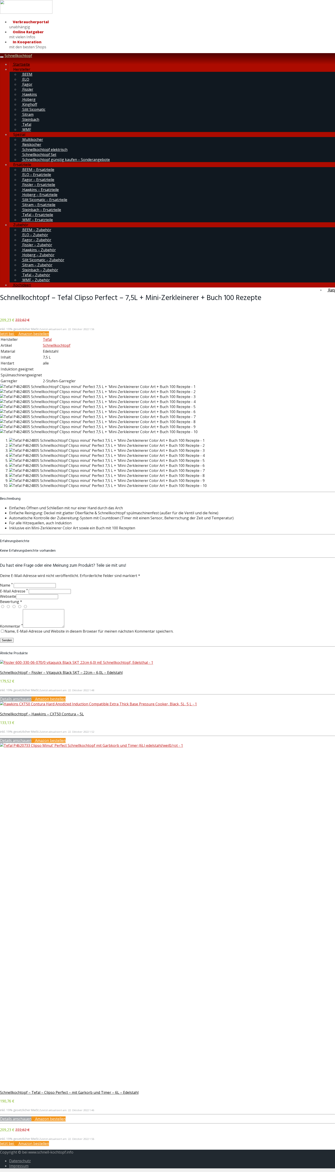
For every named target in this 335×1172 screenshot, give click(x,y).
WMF (26, 129)
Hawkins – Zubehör (38, 249)
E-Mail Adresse (14, 591)
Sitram (27, 114)
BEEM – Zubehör (36, 229)
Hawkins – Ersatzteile (40, 189)
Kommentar (11, 626)
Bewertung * (11, 601)
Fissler (27, 89)
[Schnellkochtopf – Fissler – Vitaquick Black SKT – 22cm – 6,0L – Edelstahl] (76, 662)
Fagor (26, 84)
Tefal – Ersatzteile (37, 214)
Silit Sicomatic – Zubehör (42, 259)
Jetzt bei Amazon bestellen (24, 333)
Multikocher (32, 139)
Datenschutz (20, 1160)
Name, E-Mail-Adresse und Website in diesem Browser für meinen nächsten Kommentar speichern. (89, 631)
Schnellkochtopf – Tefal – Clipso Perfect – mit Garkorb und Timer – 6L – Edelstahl (69, 1092)
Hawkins (29, 94)
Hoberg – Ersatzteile (39, 194)
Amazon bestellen (50, 698)
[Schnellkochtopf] (26, 13)
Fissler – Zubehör (36, 244)
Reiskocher (31, 144)
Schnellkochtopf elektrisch (44, 149)
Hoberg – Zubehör (37, 254)
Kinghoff (29, 104)
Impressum (18, 1165)
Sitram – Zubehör (36, 264)
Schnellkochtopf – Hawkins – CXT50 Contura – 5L (42, 714)
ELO (25, 79)
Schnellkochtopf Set (38, 154)
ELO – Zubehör (34, 234)
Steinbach (30, 119)
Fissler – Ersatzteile (38, 184)
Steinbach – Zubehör (39, 269)
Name (6, 585)
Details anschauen (15, 698)
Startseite (21, 64)
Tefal (26, 124)
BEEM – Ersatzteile (37, 169)
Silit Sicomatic (33, 109)
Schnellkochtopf (18, 55)
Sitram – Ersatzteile (38, 204)
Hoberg (28, 99)
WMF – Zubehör (35, 279)
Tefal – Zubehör (35, 274)
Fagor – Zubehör (36, 239)
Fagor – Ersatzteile (37, 179)
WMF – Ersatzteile (37, 219)
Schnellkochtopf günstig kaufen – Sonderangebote (65, 159)
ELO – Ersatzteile (36, 174)
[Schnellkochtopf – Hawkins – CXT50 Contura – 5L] (98, 703)
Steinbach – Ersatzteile (41, 209)
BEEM (26, 74)
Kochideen (21, 284)
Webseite (8, 596)
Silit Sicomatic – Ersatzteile (44, 199)
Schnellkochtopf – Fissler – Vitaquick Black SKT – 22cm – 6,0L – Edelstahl (61, 672)
